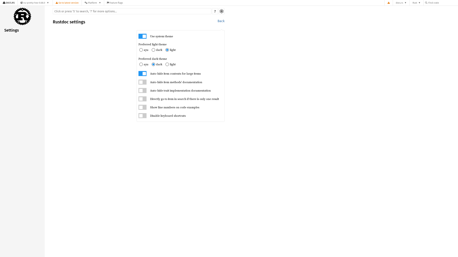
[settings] (222, 11)
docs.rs (399, 2)
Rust (415, 2)
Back (221, 21)
